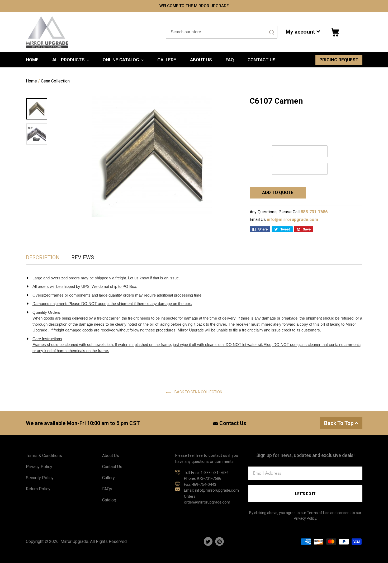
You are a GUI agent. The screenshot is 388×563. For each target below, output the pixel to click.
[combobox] (221, 32)
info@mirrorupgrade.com (292, 219)
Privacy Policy (39, 466)
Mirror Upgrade (74, 541)
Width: (256, 151)
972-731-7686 (209, 478)
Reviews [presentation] (82, 257)
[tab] (43, 257)
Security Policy (40, 477)
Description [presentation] (43, 257)
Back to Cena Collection (198, 392)
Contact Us (232, 423)
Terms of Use (318, 513)
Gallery (108, 477)
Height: (256, 169)
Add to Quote (278, 192)
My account (301, 32)
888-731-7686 (314, 211)
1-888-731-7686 (215, 472)
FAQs (107, 488)
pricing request (338, 59)
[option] (152, 156)
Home (31, 81)
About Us (110, 455)
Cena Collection (55, 81)
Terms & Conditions (44, 455)
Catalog (109, 499)
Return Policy (38, 488)
